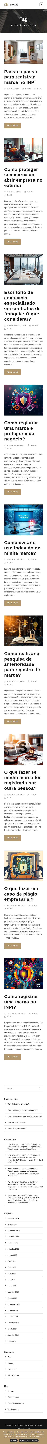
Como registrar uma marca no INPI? (21, 1002)
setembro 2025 (13, 1249)
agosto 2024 (12, 1329)
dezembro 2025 (14, 1230)
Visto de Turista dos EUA (17, 1122)
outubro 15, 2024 (16, 794)
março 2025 (12, 1286)
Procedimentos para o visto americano (22, 1110)
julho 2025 (12, 1261)
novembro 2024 (14, 1310)
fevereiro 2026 (13, 1218)
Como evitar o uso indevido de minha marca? (22, 548)
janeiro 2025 (12, 1298)
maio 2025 (12, 1274)
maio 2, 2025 (13, 88)
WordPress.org (13, 1409)
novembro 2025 (14, 1237)
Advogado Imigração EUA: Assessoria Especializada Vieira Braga (23, 1173)
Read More (12, 125)
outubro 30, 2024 (16, 445)
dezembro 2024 (14, 1304)
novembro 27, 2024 (16, 325)
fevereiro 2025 (13, 1292)
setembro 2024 (13, 1323)
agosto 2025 (12, 1255)
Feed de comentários (16, 1403)
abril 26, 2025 (14, 192)
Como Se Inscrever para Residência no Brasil (25, 1116)
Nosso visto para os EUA (17, 1128)
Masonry (11, 1363)
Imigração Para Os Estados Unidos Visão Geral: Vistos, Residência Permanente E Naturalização (24, 1200)
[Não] (44, 1436)
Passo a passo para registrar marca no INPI (20, 77)
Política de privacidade (28, 1440)
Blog (39, 88)
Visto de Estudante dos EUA (18, 1104)
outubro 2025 (13, 1243)
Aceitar (13, 1440)
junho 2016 (12, 1341)
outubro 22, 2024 (16, 681)
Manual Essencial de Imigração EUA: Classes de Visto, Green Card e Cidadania (25, 1160)
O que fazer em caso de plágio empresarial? (21, 894)
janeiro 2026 (12, 1224)
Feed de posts (13, 1397)
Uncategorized (13, 1375)
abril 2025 (11, 1280)
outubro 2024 (13, 1317)
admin (28, 88)
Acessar (11, 1391)
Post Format (12, 1369)
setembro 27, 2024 (16, 905)
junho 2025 (12, 1267)
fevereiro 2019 (13, 1335)
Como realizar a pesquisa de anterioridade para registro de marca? (22, 664)
